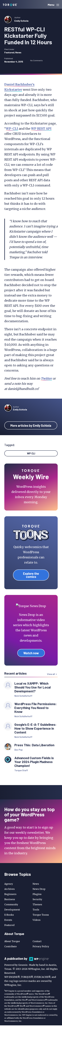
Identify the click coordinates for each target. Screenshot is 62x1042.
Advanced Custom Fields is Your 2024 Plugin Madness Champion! (34, 762)
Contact (37, 941)
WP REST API (41, 129)
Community (11, 904)
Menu (51, 4)
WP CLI (31, 453)
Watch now (31, 653)
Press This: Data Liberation (34, 745)
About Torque (12, 941)
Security (37, 899)
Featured (9, 52)
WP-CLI (12, 129)
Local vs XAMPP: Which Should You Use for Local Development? (32, 687)
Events (8, 919)
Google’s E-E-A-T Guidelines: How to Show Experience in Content (35, 728)
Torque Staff (21, 770)
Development (12, 909)
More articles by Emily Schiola (30, 425)
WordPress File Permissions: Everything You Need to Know (35, 708)
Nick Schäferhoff (23, 695)
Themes (37, 904)
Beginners (10, 894)
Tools (36, 909)
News (18, 52)
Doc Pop (18, 749)
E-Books (9, 914)
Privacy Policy (41, 946)
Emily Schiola (21, 20)
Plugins (37, 894)
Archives (9, 889)
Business (9, 899)
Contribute (10, 946)
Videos (37, 919)
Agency (8, 883)
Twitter (46, 378)
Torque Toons (41, 914)
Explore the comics (31, 575)
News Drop (39, 889)
